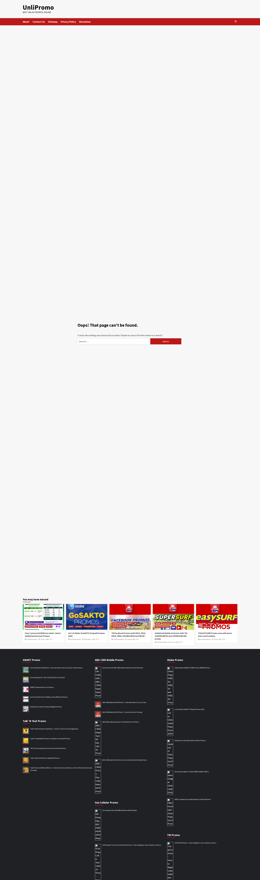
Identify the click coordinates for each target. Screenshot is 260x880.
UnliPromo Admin (32, 639)
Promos (100, 626)
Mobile (42, 626)
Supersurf (166, 623)
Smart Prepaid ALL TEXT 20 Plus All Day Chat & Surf (47, 677)
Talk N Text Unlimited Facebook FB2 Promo (44, 758)
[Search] (235, 21)
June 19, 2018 (131, 639)
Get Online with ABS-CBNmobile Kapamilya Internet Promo (122, 668)
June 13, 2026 (45, 639)
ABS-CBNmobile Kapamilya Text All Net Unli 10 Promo (120, 722)
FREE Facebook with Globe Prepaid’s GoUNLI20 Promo (193, 799)
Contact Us (39, 21)
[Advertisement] (130, 46)
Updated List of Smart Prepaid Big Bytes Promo (46, 707)
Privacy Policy (68, 21)
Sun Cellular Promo (106, 802)
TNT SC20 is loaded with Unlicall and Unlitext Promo (48, 748)
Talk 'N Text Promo (34, 721)
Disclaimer (85, 21)
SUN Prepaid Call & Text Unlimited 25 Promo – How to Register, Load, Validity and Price (131, 845)
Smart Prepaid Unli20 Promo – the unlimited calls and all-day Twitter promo (56, 668)
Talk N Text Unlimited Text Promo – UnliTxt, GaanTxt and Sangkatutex (54, 729)
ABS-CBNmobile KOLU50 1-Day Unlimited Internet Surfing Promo (124, 760)
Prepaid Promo (89, 626)
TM (135, 623)
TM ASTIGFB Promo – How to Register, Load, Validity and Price (195, 843)
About (26, 21)
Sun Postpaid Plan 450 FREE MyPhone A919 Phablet (119, 810)
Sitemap (52, 21)
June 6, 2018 (217, 639)
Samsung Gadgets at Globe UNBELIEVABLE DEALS (192, 772)
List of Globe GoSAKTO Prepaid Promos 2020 (189, 709)
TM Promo (173, 835)
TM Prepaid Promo (119, 626)
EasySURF (202, 623)
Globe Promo (175, 660)
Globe (71, 626)
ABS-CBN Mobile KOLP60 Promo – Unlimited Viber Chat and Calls (124, 702)
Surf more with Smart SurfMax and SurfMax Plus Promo (48, 697)
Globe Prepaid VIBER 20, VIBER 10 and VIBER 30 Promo (192, 668)
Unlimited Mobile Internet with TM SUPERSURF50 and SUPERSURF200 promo (171, 636)
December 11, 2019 (89, 639)
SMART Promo (31, 660)
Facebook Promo (118, 623)
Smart (49, 626)
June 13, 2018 (175, 642)
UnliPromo (38, 7)
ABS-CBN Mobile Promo (109, 660)
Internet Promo (31, 626)
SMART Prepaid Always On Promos (42, 687)
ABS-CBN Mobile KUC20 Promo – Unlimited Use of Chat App (122, 712)
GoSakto (79, 626)
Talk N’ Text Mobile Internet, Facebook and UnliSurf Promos (50, 739)
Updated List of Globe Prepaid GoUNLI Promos (190, 740)
